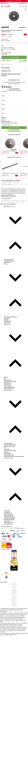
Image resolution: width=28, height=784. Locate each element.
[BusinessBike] (16, 528)
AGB (5, 447)
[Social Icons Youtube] (14, 590)
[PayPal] (17, 534)
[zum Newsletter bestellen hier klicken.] (2, 187)
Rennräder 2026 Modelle (9, 519)
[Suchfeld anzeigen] (20, 6)
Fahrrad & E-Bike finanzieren (10, 444)
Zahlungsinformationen (9, 260)
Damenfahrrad (7, 510)
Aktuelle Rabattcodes (8, 388)
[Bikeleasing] (10, 528)
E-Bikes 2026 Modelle (8, 515)
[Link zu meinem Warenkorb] (26, 6)
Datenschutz (6, 449)
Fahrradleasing (7, 262)
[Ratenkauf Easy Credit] (4, 540)
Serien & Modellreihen (8, 522)
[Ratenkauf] (19, 537)
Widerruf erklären (7, 453)
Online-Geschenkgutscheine (10, 381)
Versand (10, 36)
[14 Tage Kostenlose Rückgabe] (23, 61)
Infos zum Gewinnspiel (14, 88)
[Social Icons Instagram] (14, 595)
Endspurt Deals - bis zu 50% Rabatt (13, 1)
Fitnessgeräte (7, 521)
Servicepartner (7, 322)
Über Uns (6, 377)
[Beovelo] (3, 534)
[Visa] (4, 537)
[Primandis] (18, 531)
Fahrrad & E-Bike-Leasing (9, 446)
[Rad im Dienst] (23, 531)
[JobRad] (4, 528)
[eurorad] (12, 534)
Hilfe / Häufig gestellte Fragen (10, 316)
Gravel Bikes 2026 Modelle (9, 518)
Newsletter (6, 319)
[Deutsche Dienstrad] (22, 528)
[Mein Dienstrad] (5, 531)
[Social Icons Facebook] (14, 585)
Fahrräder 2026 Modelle (9, 516)
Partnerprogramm (8, 385)
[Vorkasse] (10, 540)
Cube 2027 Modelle (8, 513)
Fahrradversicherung (8, 443)
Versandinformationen (9, 259)
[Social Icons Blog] (14, 604)
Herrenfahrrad (7, 512)
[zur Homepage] (7, 6)
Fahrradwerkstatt (7, 321)
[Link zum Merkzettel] (23, 6)
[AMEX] (14, 537)
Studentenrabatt (7, 383)
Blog (5, 378)
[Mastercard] (9, 537)
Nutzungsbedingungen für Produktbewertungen (14, 456)
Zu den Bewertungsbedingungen (14, 90)
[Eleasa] (12, 531)
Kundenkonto (7, 318)
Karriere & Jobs (7, 384)
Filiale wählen (4, 54)
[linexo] (7, 534)
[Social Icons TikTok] (14, 599)
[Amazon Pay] (23, 534)
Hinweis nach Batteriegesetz (10, 450)
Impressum (6, 452)
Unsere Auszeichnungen (9, 387)
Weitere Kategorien (8, 524)
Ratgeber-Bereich (7, 380)
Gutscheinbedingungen (9, 455)
